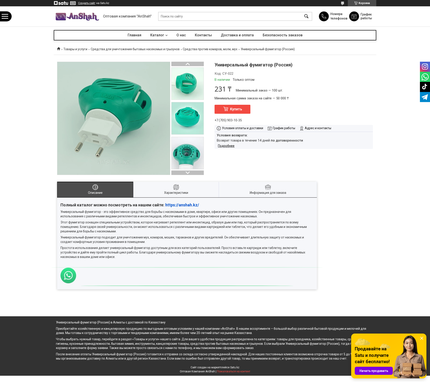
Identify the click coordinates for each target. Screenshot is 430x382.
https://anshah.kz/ (182, 205)
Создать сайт (86, 3)
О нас (181, 35)
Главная (134, 35)
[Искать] (306, 16)
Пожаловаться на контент (233, 371)
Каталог (157, 35)
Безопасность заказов (283, 35)
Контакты (203, 35)
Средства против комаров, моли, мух (210, 49)
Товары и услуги (75, 49)
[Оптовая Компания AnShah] (77, 16)
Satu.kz (234, 367)
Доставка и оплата (237, 35)
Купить (236, 109)
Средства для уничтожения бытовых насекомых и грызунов (135, 49)
